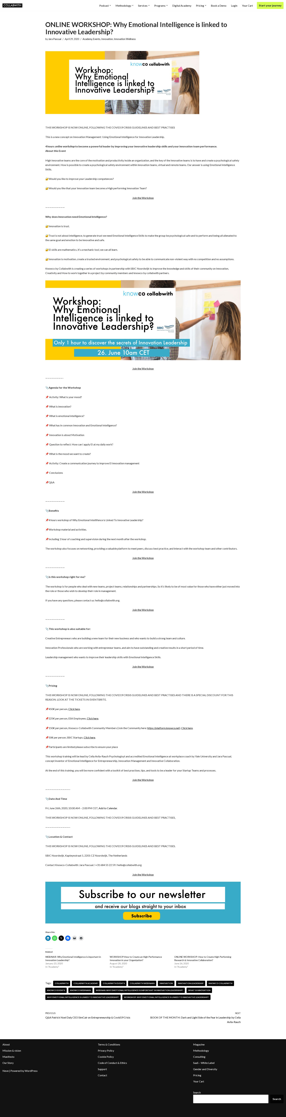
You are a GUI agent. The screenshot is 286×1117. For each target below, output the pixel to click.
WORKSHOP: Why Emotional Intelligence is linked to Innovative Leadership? (166, 997)
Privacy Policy (106, 1050)
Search (197, 1092)
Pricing (197, 1075)
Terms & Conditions (109, 1044)
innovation (166, 983)
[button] (110, 5)
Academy (87, 39)
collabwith (62, 983)
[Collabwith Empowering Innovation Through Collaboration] (12, 5)
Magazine (199, 1044)
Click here (74, 709)
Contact (102, 1075)
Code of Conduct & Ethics (112, 1062)
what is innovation (199, 990)
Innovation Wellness (125, 39)
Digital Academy (181, 5)
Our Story (8, 1062)
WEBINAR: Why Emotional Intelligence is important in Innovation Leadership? (139, 990)
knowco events (56, 990)
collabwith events (114, 983)
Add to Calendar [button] (108, 808)
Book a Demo (218, 5)
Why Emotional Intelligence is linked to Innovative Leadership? (83, 997)
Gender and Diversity (205, 1069)
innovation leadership (191, 983)
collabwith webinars (142, 983)
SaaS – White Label (204, 1062)
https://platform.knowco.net (163, 728)
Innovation (107, 39)
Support (102, 1069)
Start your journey (270, 5)
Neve (5, 1070)
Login (234, 5)
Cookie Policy (106, 1056)
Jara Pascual (54, 39)
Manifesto (8, 1056)
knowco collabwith (220, 983)
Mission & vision (11, 1050)
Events (96, 39)
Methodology (201, 1050)
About (6, 1044)
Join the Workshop (143, 197)
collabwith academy (85, 983)
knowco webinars (80, 990)
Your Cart (247, 5)
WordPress (31, 1070)
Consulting (199, 1056)
